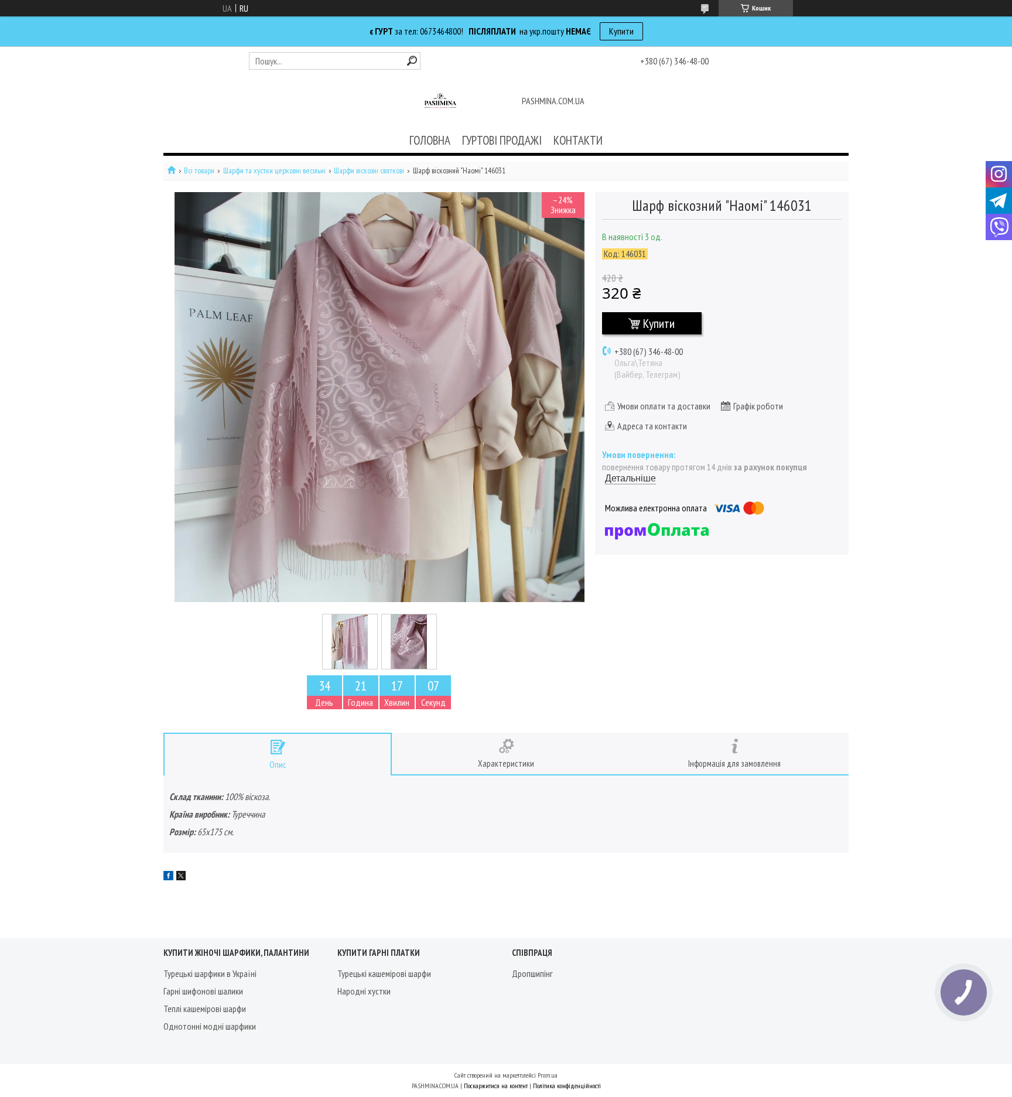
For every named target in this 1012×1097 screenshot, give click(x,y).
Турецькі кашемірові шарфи (384, 973)
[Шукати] (412, 60)
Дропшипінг (532, 973)
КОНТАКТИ (578, 140)
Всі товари (199, 171)
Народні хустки (364, 991)
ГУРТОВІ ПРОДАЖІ (502, 140)
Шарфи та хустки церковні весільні (274, 171)
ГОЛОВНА (429, 140)
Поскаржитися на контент (496, 1085)
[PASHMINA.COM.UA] (440, 101)
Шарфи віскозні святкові (369, 171)
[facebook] (168, 877)
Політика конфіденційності (567, 1085)
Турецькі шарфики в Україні (210, 973)
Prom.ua (548, 1075)
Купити (621, 31)
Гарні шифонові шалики (203, 991)
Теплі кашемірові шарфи (204, 1008)
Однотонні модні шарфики (209, 1026)
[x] (181, 877)
